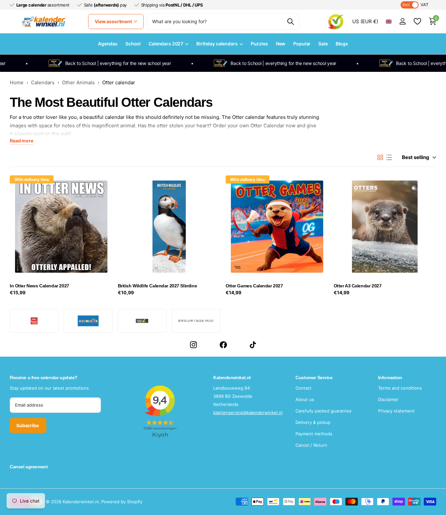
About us (304, 399)
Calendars (43, 82)
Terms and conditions (400, 388)
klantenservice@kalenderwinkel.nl (247, 412)
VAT (415, 4)
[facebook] (223, 344)
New (281, 43)
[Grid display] (380, 157)
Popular (302, 43)
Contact (303, 388)
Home (17, 82)
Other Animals (78, 82)
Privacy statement (396, 410)
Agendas (108, 43)
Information (390, 377)
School (133, 43)
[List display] (389, 157)
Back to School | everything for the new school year (112, 63)
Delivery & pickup (312, 422)
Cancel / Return (311, 445)
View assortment (114, 21)
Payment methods (313, 433)
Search (290, 21)
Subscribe (28, 425)
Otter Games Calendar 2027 (254, 285)
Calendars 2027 (166, 43)
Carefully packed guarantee (323, 410)
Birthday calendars (216, 43)
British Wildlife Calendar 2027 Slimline (157, 285)
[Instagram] (193, 344)
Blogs (342, 43)
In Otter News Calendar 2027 (39, 285)
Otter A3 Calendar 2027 (358, 285)
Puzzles (259, 43)
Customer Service (313, 377)
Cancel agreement (29, 466)
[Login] (402, 21)
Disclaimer (388, 399)
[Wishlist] (417, 21)
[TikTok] (253, 344)
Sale (322, 43)
